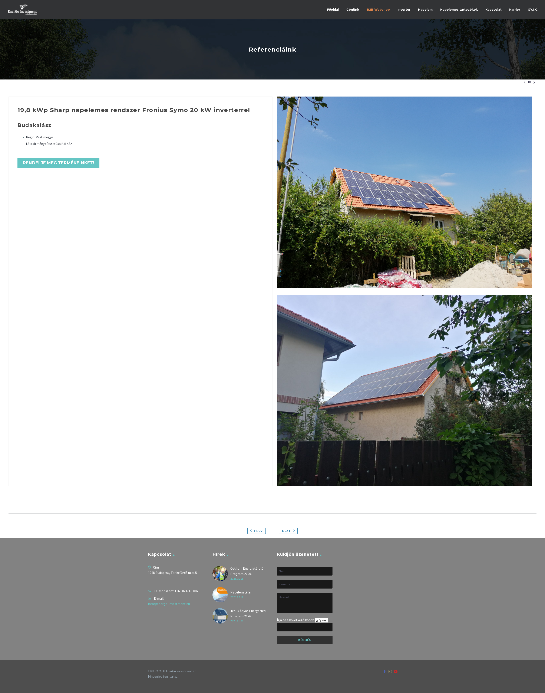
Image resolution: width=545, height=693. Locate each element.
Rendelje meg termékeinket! (58, 162)
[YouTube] (395, 671)
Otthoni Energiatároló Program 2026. (247, 571)
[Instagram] (390, 671)
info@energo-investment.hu (169, 604)
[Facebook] (384, 671)
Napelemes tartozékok (459, 10)
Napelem (425, 10)
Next (286, 531)
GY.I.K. (533, 10)
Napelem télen (241, 592)
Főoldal (333, 10)
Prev (258, 531)
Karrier (514, 10)
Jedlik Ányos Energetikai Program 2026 (248, 613)
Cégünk (352, 10)
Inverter (403, 10)
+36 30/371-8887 (186, 591)
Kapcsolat (493, 10)
